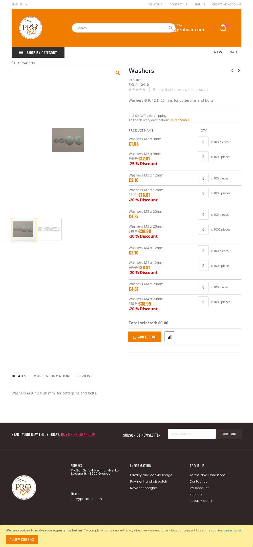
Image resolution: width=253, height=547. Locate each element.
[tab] (22, 377)
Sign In (200, 4)
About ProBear (201, 500)
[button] (118, 77)
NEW (218, 52)
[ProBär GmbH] (40, 27)
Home (13, 62)
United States (179, 120)
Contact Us (178, 4)
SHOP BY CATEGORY (41, 52)
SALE (234, 52)
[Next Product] (238, 70)
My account (199, 488)
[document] (127, 536)
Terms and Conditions (208, 475)
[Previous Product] (232, 70)
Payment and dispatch (148, 481)
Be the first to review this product (181, 89)
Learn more (232, 530)
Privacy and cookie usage (151, 475)
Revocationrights (144, 488)
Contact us (198, 481)
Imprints (196, 494)
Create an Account (226, 4)
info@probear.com (86, 498)
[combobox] (123, 28)
